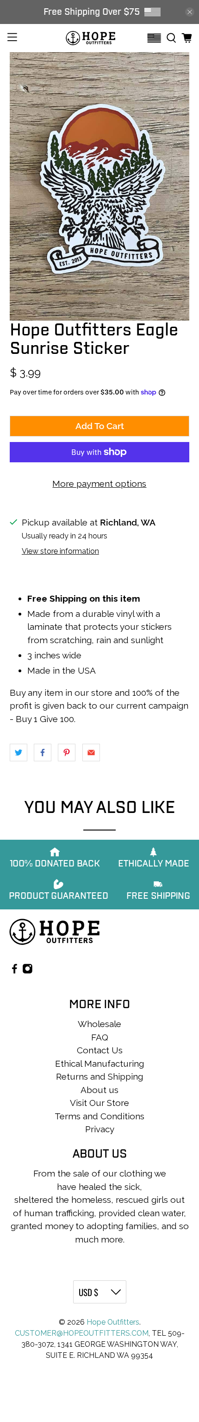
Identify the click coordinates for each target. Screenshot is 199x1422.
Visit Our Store (99, 1103)
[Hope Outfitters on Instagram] (27, 970)
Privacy (99, 1129)
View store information (60, 551)
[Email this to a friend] (91, 752)
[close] (189, 12)
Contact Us (100, 1050)
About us (99, 1090)
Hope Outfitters (113, 1322)
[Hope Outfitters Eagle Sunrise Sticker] (100, 186)
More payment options (99, 483)
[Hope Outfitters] (90, 38)
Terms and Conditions (99, 1116)
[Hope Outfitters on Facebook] (14, 970)
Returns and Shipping (99, 1076)
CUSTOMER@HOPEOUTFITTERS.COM (82, 1333)
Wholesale (99, 1024)
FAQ (99, 1037)
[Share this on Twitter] (18, 752)
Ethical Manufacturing (99, 1063)
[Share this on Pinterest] (66, 752)
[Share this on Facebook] (42, 752)
